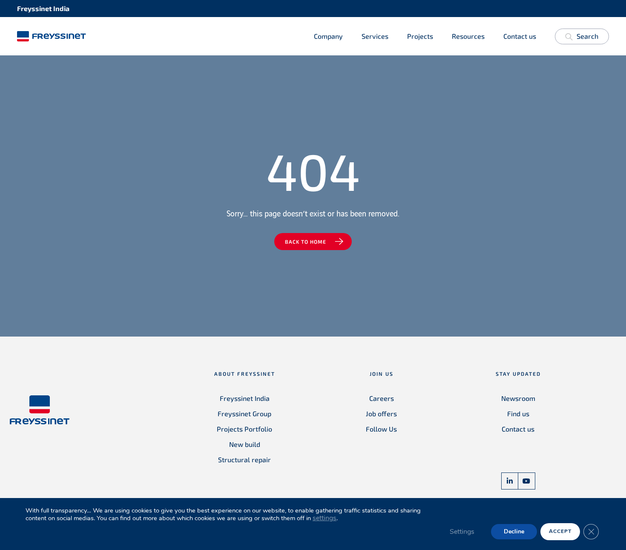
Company (328, 36)
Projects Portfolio (244, 429)
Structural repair (244, 459)
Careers (381, 398)
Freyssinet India (245, 398)
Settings (462, 531)
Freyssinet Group (244, 413)
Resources (468, 36)
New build (244, 444)
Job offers (381, 413)
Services (375, 36)
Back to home (305, 242)
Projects (420, 36)
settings (324, 518)
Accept (560, 531)
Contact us (519, 36)
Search (587, 36)
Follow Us (381, 429)
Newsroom (518, 398)
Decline (514, 531)
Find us (518, 413)
